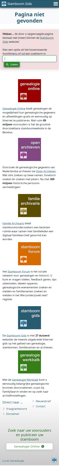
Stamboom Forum (19, 271)
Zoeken (14, 64)
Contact (40, 406)
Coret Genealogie (13, 461)
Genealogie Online (13, 108)
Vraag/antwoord (16, 409)
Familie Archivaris (13, 223)
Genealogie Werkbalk (25, 380)
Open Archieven (46, 171)
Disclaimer (12, 414)
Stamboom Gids (19, 3)
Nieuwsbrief (43, 401)
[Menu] (55, 3)
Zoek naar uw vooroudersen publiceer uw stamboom (29, 435)
